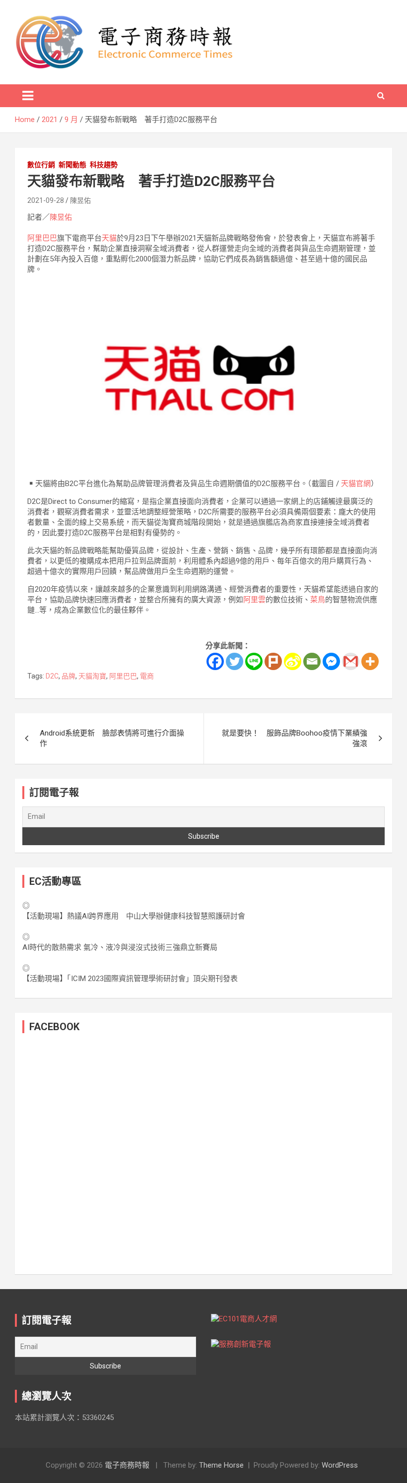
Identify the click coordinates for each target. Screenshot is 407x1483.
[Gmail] (350, 661)
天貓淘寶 (92, 676)
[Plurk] (273, 661)
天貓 (109, 238)
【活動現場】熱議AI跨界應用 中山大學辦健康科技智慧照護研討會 (133, 916)
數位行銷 (41, 165)
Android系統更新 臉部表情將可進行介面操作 (112, 738)
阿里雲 (254, 599)
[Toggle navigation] (28, 95)
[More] (370, 661)
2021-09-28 (45, 200)
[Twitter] (234, 661)
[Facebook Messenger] (331, 661)
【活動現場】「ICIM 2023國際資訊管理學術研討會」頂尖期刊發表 (130, 978)
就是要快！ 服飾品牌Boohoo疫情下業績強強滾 (294, 738)
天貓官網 (356, 483)
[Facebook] (215, 661)
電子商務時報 (127, 1465)
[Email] (312, 661)
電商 (147, 676)
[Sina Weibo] (292, 661)
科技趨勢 (104, 165)
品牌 (68, 676)
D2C (52, 676)
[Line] (254, 661)
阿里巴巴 (42, 238)
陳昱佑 (80, 200)
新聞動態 (72, 165)
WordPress (340, 1465)
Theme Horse (221, 1465)
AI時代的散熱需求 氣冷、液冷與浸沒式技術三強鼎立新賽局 (119, 947)
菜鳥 (317, 599)
